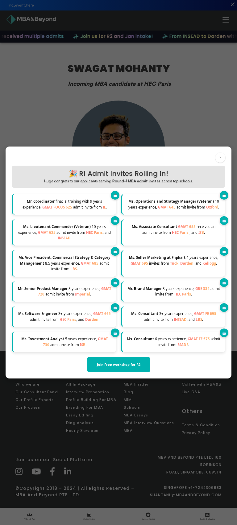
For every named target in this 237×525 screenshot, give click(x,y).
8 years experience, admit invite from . (64, 291)
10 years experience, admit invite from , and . (64, 232)
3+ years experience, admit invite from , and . (64, 316)
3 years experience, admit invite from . (173, 291)
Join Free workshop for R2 (118, 364)
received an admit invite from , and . (173, 229)
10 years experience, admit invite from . (173, 204)
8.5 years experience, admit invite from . (64, 263)
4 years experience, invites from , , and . (173, 260)
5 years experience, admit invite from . (64, 342)
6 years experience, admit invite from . (173, 342)
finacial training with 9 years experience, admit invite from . (65, 204)
